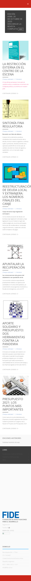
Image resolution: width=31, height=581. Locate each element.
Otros (4, 460)
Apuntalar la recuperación (13, 265)
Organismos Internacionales (10, 457)
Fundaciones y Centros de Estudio (12, 454)
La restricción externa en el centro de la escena (14, 69)
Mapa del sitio (8, 531)
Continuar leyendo (9, 93)
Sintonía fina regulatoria (13, 124)
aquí (20, 29)
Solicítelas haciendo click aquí (11, 442)
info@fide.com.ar (7, 567)
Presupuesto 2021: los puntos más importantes (12, 404)
